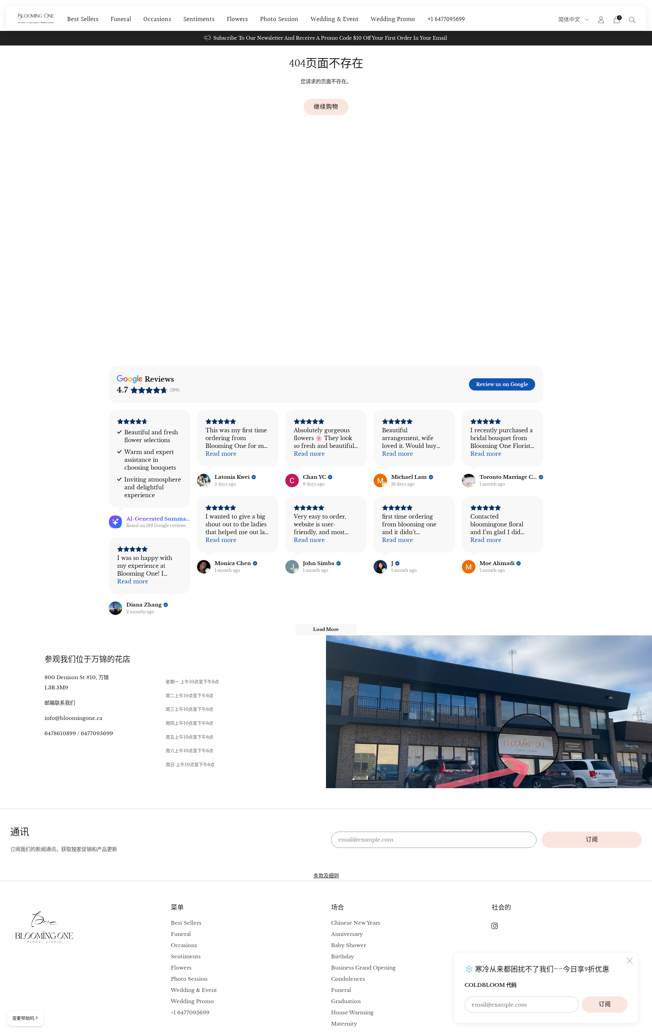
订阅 (605, 1004)
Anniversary (347, 934)
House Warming (352, 1012)
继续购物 (326, 106)
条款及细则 (326, 875)
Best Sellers (82, 19)
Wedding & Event (335, 19)
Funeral (121, 19)
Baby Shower (348, 945)
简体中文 (569, 19)
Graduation (346, 1001)
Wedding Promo (393, 19)
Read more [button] (220, 453)
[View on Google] (204, 480)
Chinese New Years (355, 923)
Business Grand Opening (363, 967)
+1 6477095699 (446, 19)
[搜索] (632, 19)
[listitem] (326, 38)
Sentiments (199, 19)
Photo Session (279, 19)
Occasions (157, 19)
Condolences (348, 979)
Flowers (237, 19)
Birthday (342, 956)
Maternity (344, 1023)
